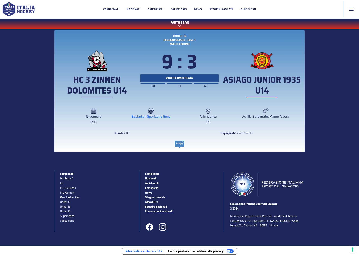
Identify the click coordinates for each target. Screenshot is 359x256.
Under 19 (65, 202)
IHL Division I (68, 188)
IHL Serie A (66, 178)
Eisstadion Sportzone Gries (150, 116)
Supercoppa (67, 216)
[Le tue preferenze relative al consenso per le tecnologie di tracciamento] (352, 249)
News (198, 9)
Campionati (111, 9)
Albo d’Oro (248, 9)
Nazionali (133, 9)
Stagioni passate (221, 9)
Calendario (179, 9)
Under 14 (179, 35)
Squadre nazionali (156, 206)
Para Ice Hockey (69, 197)
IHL (62, 183)
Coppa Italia (67, 220)
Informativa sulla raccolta (143, 251)
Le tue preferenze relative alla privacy (196, 251)
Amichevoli (155, 9)
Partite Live (179, 23)
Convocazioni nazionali (159, 211)
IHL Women (67, 192)
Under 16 (65, 206)
